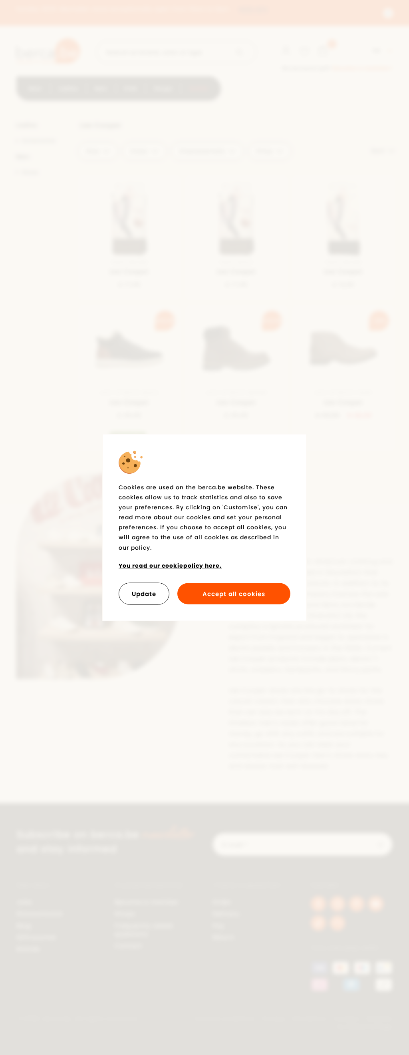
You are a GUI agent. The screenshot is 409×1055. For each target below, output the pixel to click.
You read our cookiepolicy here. (170, 565)
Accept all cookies (234, 594)
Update (144, 594)
